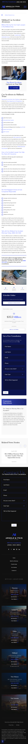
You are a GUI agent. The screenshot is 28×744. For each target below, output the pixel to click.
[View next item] (23, 402)
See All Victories (14, 329)
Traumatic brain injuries (9, 120)
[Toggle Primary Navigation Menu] (25, 6)
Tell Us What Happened (11, 380)
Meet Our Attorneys (14, 561)
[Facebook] (9, 549)
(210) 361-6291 (14, 704)
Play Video (15, 87)
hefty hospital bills (17, 137)
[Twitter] (11, 549)
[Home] (10, 7)
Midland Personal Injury (9, 15)
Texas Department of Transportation (14, 101)
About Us (6, 289)
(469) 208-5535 (15, 637)
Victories (22, 289)
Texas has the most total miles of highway (11, 99)
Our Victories (14, 567)
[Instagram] (17, 549)
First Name (8, 346)
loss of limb (22, 127)
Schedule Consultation (14, 302)
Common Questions (14, 289)
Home (14, 557)
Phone (6, 363)
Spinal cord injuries (8, 129)
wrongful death (17, 35)
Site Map (17, 725)
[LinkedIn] (19, 549)
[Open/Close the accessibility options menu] (2, 741)
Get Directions (14, 596)
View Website (14, 599)
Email (6, 357)
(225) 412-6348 (15, 616)
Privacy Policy (11, 725)
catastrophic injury (5, 37)
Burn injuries (6, 131)
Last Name (8, 352)
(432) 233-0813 (21, 1)
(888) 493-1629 (16, 233)
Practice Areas (14, 564)
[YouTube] (14, 549)
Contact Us (14, 570)
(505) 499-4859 (15, 683)
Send (5, 392)
